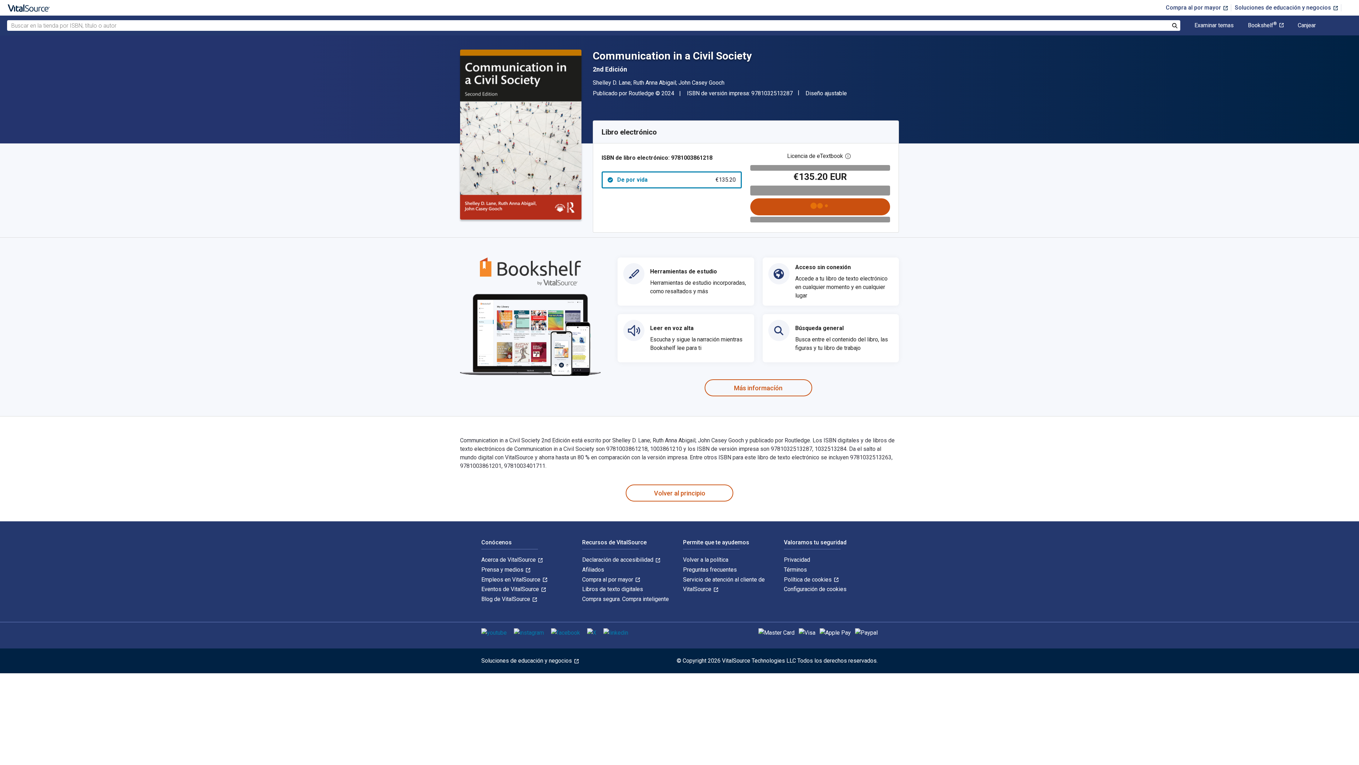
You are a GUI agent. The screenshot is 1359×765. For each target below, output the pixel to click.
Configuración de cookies (815, 589)
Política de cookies (808, 579)
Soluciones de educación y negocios (1283, 7)
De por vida (676, 179)
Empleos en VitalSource (511, 579)
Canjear (1307, 25)
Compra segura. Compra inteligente (625, 599)
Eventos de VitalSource (510, 589)
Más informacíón (758, 388)
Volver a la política (705, 559)
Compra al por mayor (1194, 7)
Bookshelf (1262, 25)
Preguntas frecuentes (710, 569)
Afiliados (593, 569)
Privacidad (797, 559)
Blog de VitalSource (506, 599)
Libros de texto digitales (612, 589)
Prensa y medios (503, 569)
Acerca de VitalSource (509, 559)
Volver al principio (679, 493)
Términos (795, 569)
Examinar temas (1214, 25)
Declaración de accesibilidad (618, 559)
